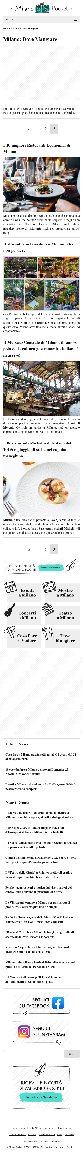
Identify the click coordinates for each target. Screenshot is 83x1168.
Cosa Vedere (49, 1127)
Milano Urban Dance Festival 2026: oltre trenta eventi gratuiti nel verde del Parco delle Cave (40, 964)
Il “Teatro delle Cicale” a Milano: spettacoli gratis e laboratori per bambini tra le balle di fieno (38, 874)
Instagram (55, 1140)
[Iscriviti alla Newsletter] (41, 574)
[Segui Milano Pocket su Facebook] (41, 1004)
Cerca (59, 1134)
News (22, 1127)
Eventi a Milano (34, 1127)
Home (14, 1127)
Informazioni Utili (47, 1134)
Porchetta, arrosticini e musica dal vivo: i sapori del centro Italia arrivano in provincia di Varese (38, 889)
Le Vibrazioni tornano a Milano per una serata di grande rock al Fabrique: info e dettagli (37, 904)
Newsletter (69, 1134)
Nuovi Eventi (17, 802)
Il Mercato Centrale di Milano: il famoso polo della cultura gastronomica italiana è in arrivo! (41, 348)
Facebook (44, 1140)
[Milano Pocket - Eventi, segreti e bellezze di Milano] (41, 8)
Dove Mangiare (64, 1127)
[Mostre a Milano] (61, 591)
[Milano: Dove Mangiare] (61, 637)
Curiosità (32, 1134)
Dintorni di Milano (17, 1134)
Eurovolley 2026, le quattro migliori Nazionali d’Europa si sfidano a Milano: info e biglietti (34, 829)
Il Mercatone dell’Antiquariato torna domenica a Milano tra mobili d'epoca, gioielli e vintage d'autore (39, 814)
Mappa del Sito (30, 1140)
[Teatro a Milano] (61, 614)
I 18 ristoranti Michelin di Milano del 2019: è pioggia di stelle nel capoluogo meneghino (37, 449)
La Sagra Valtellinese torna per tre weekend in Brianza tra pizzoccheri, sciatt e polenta (41, 844)
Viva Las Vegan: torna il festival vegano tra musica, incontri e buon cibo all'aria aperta (38, 949)
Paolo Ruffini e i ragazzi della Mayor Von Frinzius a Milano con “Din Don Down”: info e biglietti (39, 919)
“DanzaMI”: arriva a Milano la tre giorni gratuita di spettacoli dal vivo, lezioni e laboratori (39, 934)
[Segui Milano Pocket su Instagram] (41, 1033)
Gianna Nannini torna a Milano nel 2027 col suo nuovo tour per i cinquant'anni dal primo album (40, 859)
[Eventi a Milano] (22, 591)
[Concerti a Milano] (22, 614)
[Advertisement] (41, 73)
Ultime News (16, 744)
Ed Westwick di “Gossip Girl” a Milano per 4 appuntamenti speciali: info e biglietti (34, 979)
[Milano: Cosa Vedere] (22, 637)
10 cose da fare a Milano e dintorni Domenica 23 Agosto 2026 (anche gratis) (36, 771)
